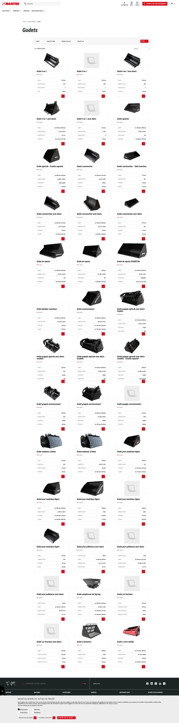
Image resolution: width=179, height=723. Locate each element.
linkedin (151, 683)
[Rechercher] (24, 4)
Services (93, 692)
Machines (37, 692)
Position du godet (81, 555)
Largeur (39, 80)
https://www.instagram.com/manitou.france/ (155, 683)
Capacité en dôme (41, 84)
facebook (146, 683)
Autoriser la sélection (45, 717)
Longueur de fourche (122, 606)
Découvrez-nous (125, 692)
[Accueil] (10, 4)
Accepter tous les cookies (65, 717)
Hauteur (119, 186)
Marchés (8, 692)
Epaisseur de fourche (122, 614)
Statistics (37, 709)
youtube (159, 683)
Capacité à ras (40, 464)
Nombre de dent (41, 87)
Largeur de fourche (122, 610)
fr (82, 683)
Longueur (80, 186)
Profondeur (80, 91)
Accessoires (66, 692)
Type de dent (121, 327)
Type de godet (121, 135)
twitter (163, 683)
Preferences (24, 712)
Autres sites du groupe (155, 692)
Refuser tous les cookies (26, 717)
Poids (39, 91)
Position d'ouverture (42, 468)
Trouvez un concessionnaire (156, 4)
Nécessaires (24, 709)
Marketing (37, 712)
